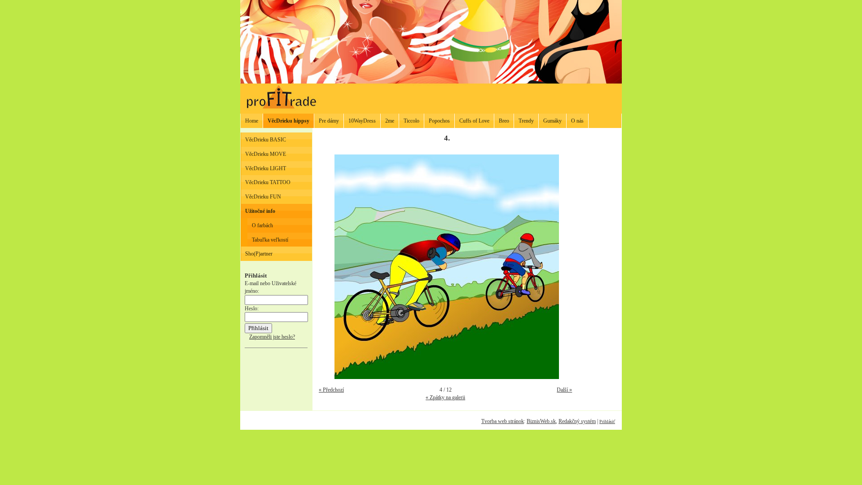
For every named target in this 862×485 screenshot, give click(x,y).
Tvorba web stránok (502, 421)
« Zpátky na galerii (445, 397)
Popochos (439, 121)
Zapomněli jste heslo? (272, 337)
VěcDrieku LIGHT (265, 168)
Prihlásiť (607, 421)
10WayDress (362, 121)
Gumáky (552, 121)
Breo (504, 121)
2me (389, 121)
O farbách (262, 225)
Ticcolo (411, 121)
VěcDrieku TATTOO (267, 182)
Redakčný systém (577, 421)
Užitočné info (260, 211)
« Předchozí (331, 390)
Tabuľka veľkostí (270, 240)
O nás (577, 121)
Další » (564, 390)
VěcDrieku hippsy (288, 121)
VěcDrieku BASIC (265, 140)
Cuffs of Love (474, 121)
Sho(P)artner (259, 254)
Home (251, 121)
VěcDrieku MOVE (265, 154)
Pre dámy (329, 121)
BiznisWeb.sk (541, 421)
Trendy (526, 121)
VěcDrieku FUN (263, 197)
